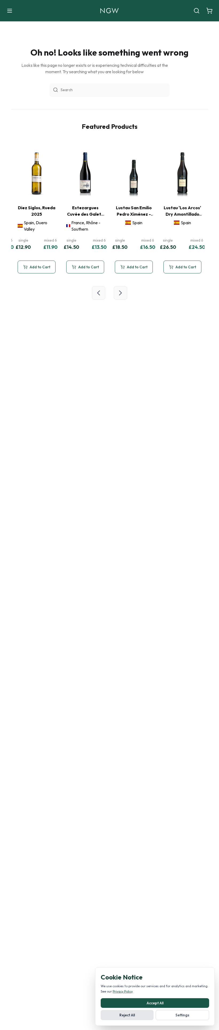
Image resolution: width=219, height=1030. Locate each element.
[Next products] (120, 293)
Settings (182, 1015)
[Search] (196, 10)
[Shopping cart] (209, 10)
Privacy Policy (122, 991)
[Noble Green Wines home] (109, 10)
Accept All (155, 1003)
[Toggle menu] (9, 10)
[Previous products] (98, 293)
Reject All (127, 1015)
